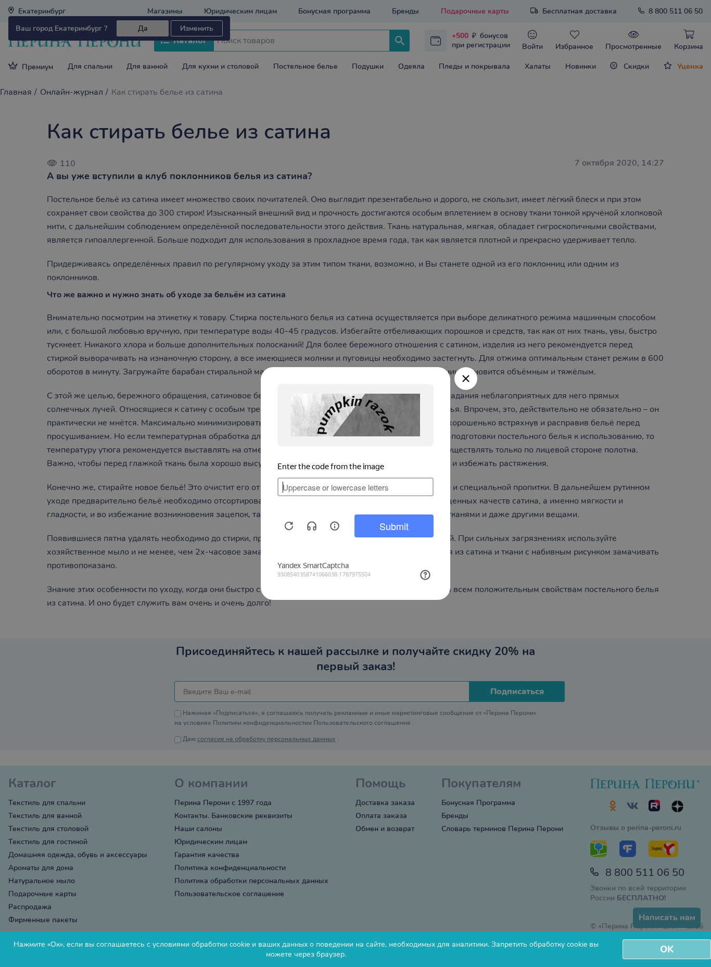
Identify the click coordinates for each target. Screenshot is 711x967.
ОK (667, 949)
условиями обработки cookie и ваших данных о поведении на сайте (269, 944)
